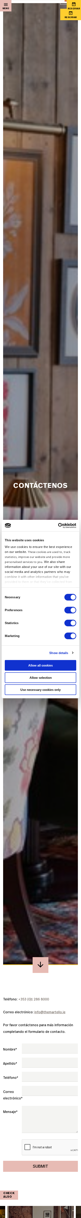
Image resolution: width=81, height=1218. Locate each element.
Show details (58, 652)
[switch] (70, 610)
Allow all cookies (40, 665)
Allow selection (40, 677)
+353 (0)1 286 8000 (33, 999)
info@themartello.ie (49, 1012)
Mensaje (10, 1112)
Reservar (71, 17)
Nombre (10, 1049)
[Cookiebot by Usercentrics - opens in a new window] (58, 525)
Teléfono (10, 1077)
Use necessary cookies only (40, 689)
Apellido (10, 1063)
